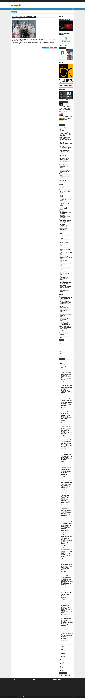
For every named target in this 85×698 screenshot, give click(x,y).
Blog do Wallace (62, 142)
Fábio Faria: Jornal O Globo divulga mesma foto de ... (66, 593)
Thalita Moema (62, 321)
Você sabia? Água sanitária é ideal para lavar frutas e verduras (65, 208)
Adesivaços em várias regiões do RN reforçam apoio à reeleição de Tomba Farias (65, 139)
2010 (60, 670)
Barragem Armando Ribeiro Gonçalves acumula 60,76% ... (66, 435)
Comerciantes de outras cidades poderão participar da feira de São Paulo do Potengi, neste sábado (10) (66, 272)
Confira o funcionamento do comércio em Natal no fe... (66, 621)
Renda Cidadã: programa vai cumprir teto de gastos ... (66, 388)
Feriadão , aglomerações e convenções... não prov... (65, 431)
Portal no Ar (62, 337)
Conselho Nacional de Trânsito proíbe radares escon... (66, 573)
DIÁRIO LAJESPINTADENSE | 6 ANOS (65, 137)
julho (61, 647)
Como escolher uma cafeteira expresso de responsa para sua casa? (65, 230)
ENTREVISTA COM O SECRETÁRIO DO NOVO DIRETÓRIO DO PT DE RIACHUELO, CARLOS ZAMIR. (67, 105)
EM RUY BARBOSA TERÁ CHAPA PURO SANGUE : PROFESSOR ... (66, 530)
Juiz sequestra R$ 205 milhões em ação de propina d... (67, 644)
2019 (60, 658)
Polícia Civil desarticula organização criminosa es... (66, 427)
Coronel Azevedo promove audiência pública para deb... (66, 550)
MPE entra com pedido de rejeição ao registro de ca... (66, 398)
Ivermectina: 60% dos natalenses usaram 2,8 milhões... (66, 485)
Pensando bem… (62, 156)
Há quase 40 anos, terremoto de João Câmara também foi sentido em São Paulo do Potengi (65, 186)
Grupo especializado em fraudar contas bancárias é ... (67, 414)
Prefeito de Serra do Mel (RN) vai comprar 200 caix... (66, 375)
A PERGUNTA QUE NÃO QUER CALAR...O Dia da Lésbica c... (66, 452)
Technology (33, 9)
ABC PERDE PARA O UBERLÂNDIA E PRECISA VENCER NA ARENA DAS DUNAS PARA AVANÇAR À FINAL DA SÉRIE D (65, 161)
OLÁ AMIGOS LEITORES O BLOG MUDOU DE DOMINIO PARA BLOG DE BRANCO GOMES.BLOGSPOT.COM (66, 287)
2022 (61, 360)
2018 (60, 659)
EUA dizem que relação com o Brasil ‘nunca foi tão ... (66, 603)
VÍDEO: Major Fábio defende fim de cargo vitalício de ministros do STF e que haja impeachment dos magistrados (66, 170)
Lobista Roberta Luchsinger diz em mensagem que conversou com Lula (65, 181)
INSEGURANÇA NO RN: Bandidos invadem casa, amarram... (67, 571)
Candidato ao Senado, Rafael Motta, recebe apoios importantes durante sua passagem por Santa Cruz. (65, 177)
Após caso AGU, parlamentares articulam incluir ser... (65, 416)
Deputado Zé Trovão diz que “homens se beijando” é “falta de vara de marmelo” (65, 199)
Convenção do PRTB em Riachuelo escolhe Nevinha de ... (66, 528)
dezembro (62, 364)
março (62, 653)
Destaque (61, 348)
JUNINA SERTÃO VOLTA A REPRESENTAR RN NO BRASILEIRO (66, 195)
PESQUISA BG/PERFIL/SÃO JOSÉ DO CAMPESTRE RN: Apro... (66, 468)
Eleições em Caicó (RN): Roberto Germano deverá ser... (66, 575)
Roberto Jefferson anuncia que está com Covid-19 (66, 524)
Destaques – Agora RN (63, 127)
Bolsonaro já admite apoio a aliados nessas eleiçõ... (66, 401)
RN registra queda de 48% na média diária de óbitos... (66, 636)
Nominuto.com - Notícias (64, 242)
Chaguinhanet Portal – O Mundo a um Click (66, 276)
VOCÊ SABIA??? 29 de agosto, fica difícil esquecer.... (66, 437)
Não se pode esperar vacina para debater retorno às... (66, 616)
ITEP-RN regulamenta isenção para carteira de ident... (66, 442)
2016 (60, 662)
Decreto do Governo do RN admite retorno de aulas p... (66, 463)
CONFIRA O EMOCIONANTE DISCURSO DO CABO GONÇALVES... (67, 491)
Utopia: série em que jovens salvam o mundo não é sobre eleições (65, 283)
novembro (62, 366)
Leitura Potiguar (62, 306)
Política (60, 9)
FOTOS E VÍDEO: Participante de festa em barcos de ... (66, 498)
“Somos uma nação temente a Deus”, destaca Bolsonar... (66, 601)
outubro (62, 367)
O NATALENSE (62, 238)
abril (61, 652)
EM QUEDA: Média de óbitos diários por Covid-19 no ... (67, 383)
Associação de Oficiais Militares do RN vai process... (66, 562)
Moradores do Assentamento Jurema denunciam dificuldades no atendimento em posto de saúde (65, 314)
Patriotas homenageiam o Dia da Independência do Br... (66, 614)
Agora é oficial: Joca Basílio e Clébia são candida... (66, 541)
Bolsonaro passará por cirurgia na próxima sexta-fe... (66, 478)
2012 (60, 667)
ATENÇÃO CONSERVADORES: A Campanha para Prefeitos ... (67, 459)
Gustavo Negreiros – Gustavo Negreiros (64, 291)
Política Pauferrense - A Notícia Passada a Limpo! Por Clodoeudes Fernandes (65, 174)
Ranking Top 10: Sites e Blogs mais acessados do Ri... (66, 590)
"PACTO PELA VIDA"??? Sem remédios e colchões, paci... (67, 623)
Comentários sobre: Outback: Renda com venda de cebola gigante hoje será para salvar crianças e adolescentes (65, 333)
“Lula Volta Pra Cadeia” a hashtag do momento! (66, 612)
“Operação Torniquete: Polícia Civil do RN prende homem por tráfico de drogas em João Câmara (65, 212)
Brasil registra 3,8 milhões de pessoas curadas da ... (67, 480)
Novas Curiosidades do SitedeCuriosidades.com (63, 229)
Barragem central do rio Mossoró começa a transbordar (65, 319)
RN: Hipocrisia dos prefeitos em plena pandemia (66, 386)
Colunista (46, 9)
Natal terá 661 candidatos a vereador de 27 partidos (66, 396)
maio (61, 650)
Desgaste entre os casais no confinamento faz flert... (65, 390)
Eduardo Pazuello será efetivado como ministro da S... (67, 537)
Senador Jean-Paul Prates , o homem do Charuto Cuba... (66, 558)
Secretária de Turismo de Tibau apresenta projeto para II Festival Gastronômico (65, 235)
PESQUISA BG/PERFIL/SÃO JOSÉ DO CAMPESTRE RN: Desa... (66, 465)
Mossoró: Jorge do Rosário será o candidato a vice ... (66, 595)
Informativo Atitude (63, 180)
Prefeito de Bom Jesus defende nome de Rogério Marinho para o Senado (65, 268)
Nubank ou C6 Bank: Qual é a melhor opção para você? (65, 217)
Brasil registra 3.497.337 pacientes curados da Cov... (66, 565)
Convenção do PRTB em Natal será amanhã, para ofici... (66, 526)
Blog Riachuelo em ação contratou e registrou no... (66, 370)
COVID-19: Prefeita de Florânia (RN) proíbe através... (66, 379)
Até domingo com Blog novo (64, 292)
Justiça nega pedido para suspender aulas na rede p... (66, 461)
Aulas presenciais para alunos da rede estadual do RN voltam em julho (65, 264)
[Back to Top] (72, 696)
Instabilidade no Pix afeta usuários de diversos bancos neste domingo (65, 148)
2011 (60, 669)
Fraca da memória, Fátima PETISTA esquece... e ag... (66, 608)
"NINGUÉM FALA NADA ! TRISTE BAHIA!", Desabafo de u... (67, 403)
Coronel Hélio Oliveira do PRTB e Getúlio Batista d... (66, 515)
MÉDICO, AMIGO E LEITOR (63, 260)
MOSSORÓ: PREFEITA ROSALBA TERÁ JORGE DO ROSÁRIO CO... (66, 629)
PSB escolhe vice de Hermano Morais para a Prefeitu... (66, 513)
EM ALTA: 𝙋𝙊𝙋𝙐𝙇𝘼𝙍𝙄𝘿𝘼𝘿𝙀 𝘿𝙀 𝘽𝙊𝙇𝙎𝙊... (66, 539)
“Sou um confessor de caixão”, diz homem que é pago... (66, 474)
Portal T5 (61, 206)
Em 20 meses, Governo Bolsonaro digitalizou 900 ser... (66, 606)
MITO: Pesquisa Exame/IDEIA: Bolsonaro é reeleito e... (67, 631)
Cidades (23, 9)
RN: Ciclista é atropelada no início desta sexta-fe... (66, 424)
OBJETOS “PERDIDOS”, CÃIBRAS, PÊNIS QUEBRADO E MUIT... (66, 433)
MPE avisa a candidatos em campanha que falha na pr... (66, 381)
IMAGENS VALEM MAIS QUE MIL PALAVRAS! (64, 111)
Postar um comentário (16, 57)
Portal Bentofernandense (64, 210)
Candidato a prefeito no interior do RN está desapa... (67, 420)
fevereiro (62, 654)
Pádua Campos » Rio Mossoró (64, 317)
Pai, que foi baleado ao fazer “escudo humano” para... (66, 407)
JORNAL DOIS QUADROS (63, 259)
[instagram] (69, 1)
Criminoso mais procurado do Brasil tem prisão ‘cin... (66, 500)
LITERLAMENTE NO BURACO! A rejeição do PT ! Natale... (66, 439)
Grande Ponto (62, 330)
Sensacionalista (62, 281)
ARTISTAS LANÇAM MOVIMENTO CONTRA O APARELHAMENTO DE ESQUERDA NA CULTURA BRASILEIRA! (66, 298)
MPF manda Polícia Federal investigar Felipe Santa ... (66, 521)
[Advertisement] (34, 66)
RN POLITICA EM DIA (63, 189)
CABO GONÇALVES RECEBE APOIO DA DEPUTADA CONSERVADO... (66, 429)
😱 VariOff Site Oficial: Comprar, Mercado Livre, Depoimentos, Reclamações (64, 278)
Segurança (51, 9)
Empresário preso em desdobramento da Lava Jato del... (66, 597)
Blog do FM (61, 247)
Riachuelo (19, 9)
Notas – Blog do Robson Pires (64, 150)
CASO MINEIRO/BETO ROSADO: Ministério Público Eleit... (65, 532)
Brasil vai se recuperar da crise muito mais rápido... (66, 476)
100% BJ (61, 294)
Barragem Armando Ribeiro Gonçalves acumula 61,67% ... (66, 556)
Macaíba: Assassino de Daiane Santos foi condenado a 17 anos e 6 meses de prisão (66, 257)
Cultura (38, 9)
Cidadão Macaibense (63, 255)
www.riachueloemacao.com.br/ (64, 335)
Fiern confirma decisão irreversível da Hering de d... (66, 470)
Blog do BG (61, 131)
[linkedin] (70, 1)
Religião (56, 9)
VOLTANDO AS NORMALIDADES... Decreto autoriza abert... (67, 584)
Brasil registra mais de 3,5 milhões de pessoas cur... (66, 547)
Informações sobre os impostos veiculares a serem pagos (64, 226)
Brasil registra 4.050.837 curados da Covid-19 (66, 409)
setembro (62, 368)
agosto (62, 646)
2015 (60, 663)
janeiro (62, 656)
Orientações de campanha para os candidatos (66, 377)
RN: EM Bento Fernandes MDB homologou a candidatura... (65, 502)
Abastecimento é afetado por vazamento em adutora (66, 144)
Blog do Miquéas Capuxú (63, 164)
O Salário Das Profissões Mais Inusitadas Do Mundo (64, 239)
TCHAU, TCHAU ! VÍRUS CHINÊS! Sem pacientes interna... (66, 588)
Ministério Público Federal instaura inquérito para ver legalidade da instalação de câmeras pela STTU (65, 323)
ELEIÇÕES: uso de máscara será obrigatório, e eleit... (65, 599)
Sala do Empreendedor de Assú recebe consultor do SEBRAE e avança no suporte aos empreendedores (65, 221)
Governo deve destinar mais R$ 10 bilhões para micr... (66, 405)
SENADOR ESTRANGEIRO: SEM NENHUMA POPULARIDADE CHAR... (67, 483)
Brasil (42, 9)
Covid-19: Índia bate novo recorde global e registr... (66, 619)
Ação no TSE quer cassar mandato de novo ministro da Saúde (65, 328)
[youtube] (73, 1)
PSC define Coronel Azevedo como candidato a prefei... (66, 517)
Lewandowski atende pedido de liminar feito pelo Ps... (66, 560)
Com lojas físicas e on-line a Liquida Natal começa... (66, 422)
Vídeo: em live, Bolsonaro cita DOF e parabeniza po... (66, 642)
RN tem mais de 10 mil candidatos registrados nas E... (66, 373)
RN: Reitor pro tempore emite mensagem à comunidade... (65, 450)
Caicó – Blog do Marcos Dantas (65, 201)
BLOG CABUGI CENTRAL (63, 285)
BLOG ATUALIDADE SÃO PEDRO (64, 193)
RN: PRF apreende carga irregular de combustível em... (66, 489)
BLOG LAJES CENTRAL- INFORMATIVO (65, 326)
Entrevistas (28, 9)
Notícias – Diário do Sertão (64, 168)
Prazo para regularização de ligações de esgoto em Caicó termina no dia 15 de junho (66, 203)
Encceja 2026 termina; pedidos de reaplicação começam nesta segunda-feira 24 (65, 128)
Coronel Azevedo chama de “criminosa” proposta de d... (67, 448)
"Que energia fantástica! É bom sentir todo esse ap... (66, 504)
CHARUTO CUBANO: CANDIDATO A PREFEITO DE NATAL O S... (66, 569)
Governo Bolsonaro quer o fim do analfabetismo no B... (66, 640)
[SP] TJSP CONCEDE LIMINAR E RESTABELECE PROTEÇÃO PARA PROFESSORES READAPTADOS (64, 165)
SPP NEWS (61, 184)
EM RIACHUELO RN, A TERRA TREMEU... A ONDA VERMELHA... (67, 392)
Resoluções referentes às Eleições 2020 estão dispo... (66, 444)
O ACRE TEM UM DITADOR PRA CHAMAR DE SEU (66, 253)
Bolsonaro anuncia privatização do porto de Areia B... (66, 545)
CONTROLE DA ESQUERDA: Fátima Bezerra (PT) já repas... (66, 455)
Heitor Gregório (62, 219)
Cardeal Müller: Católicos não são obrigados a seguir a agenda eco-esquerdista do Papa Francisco (68, 115)
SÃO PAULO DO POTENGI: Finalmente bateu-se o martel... (66, 506)
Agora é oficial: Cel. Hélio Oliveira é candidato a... (66, 519)
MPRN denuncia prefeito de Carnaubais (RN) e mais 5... (67, 634)
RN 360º (61, 233)
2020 (61, 363)
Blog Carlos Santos (63, 155)
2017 (60, 660)
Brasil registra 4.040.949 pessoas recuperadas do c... (66, 418)
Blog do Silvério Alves (63, 271)
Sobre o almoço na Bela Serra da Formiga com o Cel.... (66, 543)
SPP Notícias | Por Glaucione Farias (65, 267)
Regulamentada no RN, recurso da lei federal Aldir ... (66, 552)
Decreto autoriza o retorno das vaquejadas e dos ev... (65, 487)
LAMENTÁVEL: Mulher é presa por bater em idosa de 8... (67, 582)
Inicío (15, 9)
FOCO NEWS (61, 251)
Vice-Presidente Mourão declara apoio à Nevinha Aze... (66, 578)
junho (62, 649)
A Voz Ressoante (62, 296)
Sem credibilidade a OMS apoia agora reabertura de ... (66, 625)
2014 (60, 664)
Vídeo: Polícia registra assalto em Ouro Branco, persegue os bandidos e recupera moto (65, 303)
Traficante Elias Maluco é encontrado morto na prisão (66, 446)
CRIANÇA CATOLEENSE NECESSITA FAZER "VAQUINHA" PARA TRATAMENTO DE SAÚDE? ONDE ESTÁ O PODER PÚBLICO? (65, 190)
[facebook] (68, 1)
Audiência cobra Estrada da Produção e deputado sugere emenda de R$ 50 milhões (65, 244)
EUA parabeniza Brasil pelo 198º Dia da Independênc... (67, 610)
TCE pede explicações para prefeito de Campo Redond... (66, 511)
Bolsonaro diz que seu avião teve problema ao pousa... (66, 496)
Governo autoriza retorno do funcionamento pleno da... (65, 493)
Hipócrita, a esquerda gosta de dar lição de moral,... (66, 638)
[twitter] (72, 1)
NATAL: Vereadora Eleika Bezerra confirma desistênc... (66, 472)
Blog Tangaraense (62, 224)
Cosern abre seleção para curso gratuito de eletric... (65, 554)
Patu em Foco (62, 146)
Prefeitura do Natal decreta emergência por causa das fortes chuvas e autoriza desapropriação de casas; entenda (66, 248)
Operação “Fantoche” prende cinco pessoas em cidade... (66, 411)
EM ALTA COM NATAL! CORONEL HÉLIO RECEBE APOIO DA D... (66, 457)
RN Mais (61, 312)
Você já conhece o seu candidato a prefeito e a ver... (66, 394)
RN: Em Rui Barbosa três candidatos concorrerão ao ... (66, 509)
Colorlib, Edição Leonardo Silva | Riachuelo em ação (21, 696)
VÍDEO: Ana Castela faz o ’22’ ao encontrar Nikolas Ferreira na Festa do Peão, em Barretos (65, 152)
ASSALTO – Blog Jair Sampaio (64, 301)
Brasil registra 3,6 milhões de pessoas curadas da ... (67, 534)
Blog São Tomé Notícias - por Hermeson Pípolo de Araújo (64, 159)
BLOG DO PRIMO (62, 215)
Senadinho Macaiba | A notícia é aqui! (65, 263)
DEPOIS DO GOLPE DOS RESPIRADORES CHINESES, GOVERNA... (66, 567)
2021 (60, 362)
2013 (60, 666)
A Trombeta (62, 197)
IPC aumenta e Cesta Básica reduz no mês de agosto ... (66, 586)
